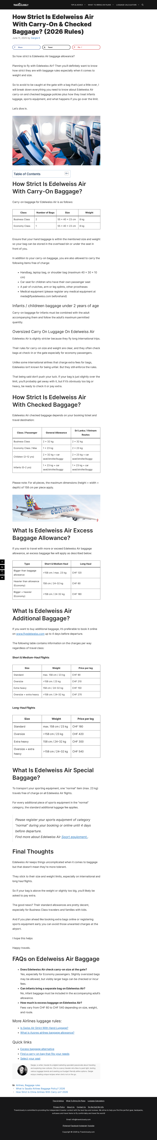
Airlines (20, 1085)
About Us (70, 1107)
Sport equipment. (74, 837)
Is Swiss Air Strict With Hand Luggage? (44, 1028)
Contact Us (81, 1107)
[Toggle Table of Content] (65, 173)
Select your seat (30, 1058)
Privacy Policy (59, 1107)
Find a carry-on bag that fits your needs (44, 1053)
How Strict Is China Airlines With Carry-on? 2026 (42, 1092)
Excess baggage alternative (37, 1049)
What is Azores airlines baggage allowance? (47, 1032)
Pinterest (66, 1126)
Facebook (75, 1126)
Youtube (91, 1126)
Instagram (83, 1126)
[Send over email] (2, 577)
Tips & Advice (77, 5)
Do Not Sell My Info (96, 1107)
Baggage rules (32, 1085)
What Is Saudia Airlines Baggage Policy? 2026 (40, 1088)
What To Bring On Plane (99, 5)
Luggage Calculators (126, 5)
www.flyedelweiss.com (30, 633)
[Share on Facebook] (2, 561)
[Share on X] (2, 567)
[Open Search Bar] (143, 4)
